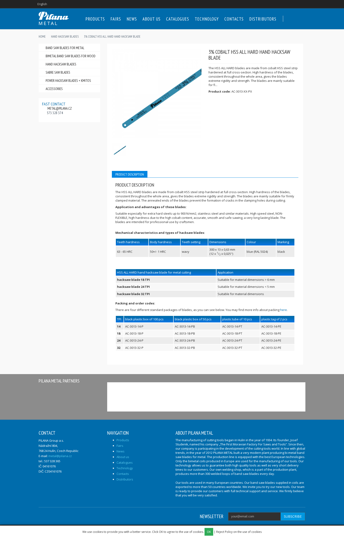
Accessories (54, 89)
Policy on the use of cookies (243, 532)
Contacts (234, 19)
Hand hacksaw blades (65, 37)
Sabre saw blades (58, 72)
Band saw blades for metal (65, 48)
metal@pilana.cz (60, 108)
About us (152, 19)
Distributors (262, 19)
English (42, 4)
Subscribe (293, 516)
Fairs (115, 19)
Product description (129, 174)
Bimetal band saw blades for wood (70, 56)
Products (95, 19)
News (132, 19)
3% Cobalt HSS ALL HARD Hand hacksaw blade (112, 37)
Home (42, 37)
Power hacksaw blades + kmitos (68, 80)
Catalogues (177, 19)
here (283, 310)
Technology (207, 19)
